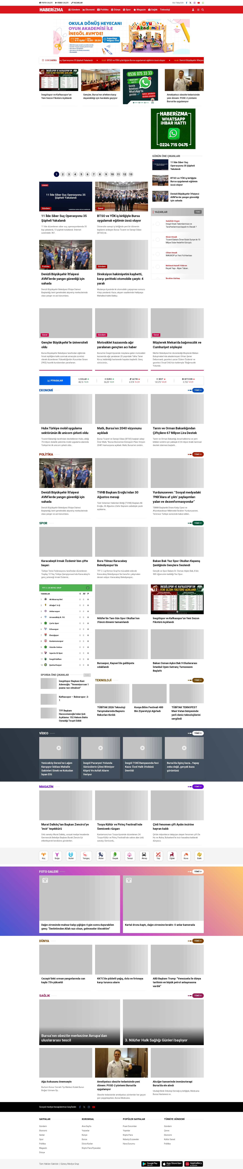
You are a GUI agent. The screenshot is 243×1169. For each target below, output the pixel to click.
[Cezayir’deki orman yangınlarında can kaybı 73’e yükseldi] (65, 960)
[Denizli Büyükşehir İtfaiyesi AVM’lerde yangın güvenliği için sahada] (160, 201)
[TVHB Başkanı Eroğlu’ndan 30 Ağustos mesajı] (121, 473)
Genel (100, 208)
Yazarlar (85, 1130)
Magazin (141, 9)
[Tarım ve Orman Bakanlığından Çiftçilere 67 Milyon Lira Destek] (177, 409)
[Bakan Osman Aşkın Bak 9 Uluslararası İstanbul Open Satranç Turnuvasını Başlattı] (177, 644)
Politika (104, 9)
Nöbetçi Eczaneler (131, 1139)
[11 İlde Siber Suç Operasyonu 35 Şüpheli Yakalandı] (160, 169)
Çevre (166, 1130)
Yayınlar (126, 1130)
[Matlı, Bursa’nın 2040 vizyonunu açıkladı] (121, 409)
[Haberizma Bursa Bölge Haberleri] (51, 11)
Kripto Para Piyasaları (91, 1148)
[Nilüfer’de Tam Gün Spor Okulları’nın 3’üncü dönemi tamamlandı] (121, 599)
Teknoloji (165, 9)
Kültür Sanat (169, 1139)
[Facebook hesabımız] (186, 3)
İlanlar (42, 1135)
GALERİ (47, 3)
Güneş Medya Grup (70, 1164)
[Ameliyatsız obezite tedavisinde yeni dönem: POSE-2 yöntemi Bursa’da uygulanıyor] (184, 80)
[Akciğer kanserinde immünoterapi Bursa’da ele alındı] (177, 1063)
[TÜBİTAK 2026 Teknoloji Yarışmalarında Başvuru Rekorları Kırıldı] (112, 693)
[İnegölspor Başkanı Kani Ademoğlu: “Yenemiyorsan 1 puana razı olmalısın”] (49, 688)
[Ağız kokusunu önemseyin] (65, 1063)
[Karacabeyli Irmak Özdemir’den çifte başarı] (65, 542)
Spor (128, 9)
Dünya (117, 9)
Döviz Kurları (87, 1144)
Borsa (84, 1139)
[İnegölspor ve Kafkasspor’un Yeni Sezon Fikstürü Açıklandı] (58, 80)
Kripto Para (128, 1135)
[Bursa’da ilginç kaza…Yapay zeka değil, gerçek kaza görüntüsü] (184, 748)
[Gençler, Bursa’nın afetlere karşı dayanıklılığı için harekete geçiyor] (100, 80)
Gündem (75, 9)
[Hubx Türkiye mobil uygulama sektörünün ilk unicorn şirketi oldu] (65, 409)
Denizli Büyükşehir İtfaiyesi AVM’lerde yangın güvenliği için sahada (154, 60)
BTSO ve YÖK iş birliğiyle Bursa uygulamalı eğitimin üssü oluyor (81, 60)
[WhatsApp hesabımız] (203, 3)
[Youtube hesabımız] (199, 3)
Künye (84, 1135)
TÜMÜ (198, 212)
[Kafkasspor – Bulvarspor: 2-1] (49, 704)
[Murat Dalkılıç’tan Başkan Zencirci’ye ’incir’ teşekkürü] (65, 805)
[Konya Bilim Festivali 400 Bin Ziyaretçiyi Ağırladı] (149, 693)
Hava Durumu (129, 1144)
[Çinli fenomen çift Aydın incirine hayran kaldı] (177, 805)
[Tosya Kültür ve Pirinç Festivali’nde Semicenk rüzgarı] (121, 805)
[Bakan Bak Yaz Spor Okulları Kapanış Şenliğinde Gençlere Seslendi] (177, 542)
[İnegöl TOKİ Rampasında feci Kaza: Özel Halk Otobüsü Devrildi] (142, 748)
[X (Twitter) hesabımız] (190, 3)
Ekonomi (90, 9)
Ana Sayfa (86, 1126)
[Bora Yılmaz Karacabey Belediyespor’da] (121, 542)
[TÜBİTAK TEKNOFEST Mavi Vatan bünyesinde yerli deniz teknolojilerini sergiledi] (186, 693)
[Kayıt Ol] (193, 9)
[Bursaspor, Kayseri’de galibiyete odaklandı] (121, 644)
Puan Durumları (130, 1126)
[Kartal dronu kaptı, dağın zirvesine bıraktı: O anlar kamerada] (163, 898)
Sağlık (154, 9)
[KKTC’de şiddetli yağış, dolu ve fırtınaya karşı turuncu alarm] (121, 960)
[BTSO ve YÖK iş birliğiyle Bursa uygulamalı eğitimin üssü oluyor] (160, 185)
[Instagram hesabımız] (194, 3)
